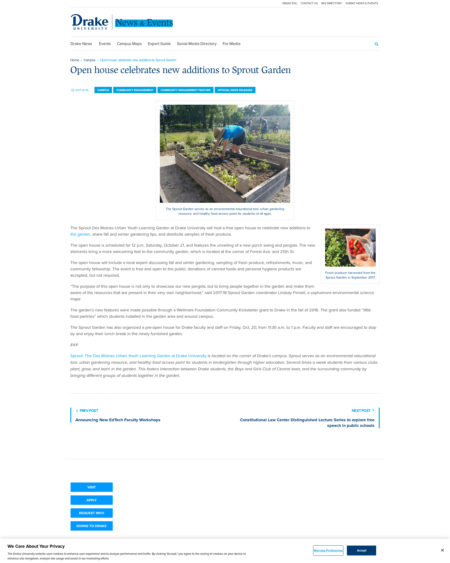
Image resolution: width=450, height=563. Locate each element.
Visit (91, 487)
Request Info (91, 513)
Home (74, 59)
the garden (80, 234)
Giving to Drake (91, 526)
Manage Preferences (328, 550)
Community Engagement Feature (185, 90)
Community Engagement (134, 90)
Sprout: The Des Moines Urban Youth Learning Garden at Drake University (138, 356)
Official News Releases (235, 90)
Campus (89, 59)
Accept (362, 550)
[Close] (442, 550)
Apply (91, 500)
